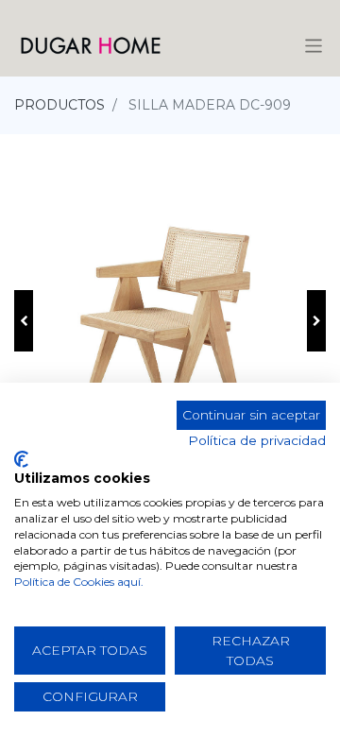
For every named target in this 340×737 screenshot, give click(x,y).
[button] (23, 320)
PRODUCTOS (59, 104)
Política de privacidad (257, 440)
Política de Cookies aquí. (79, 581)
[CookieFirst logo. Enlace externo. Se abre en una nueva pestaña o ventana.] (21, 459)
